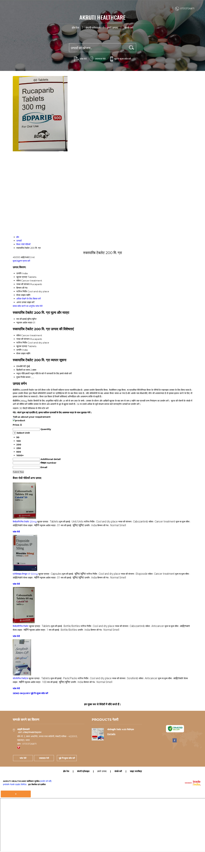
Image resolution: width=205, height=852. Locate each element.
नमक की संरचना (23, 339)
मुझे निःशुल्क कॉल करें (122, 58)
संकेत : (162, 521)
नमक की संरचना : (133, 521)
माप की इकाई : (72, 525)
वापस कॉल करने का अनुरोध (24, 306)
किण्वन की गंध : (111, 525)
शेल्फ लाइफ (21, 353)
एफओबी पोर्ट (21, 366)
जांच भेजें (83, 58)
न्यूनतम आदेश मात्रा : (50, 525)
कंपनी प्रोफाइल (93, 27)
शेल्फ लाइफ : (31, 525)
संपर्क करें (128, 27)
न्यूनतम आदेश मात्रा (24, 322)
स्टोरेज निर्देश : (101, 521)
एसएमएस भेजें (100, 58)
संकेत (18, 335)
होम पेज (75, 27)
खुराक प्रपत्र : (48, 521)
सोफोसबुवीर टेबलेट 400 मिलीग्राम (120, 729)
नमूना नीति (20, 373)
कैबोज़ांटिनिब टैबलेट (21, 626)
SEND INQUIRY (21, 693)
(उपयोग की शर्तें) (45, 781)
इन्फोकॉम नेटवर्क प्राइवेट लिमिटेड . (15, 784)
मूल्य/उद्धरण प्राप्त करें (21, 260)
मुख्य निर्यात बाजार (23, 377)
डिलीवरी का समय (23, 369)
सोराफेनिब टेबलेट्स (20, 678)
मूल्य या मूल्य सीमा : (177, 626)
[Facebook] (175, 742)
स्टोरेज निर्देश (21, 342)
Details (111, 734)
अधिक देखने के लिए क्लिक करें (28, 298)
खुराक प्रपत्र (21, 346)
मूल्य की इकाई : (71, 521)
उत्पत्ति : (90, 525)
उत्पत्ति (18, 349)
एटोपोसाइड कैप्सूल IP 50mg (25, 573)
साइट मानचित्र (136, 771)
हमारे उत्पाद (112, 27)
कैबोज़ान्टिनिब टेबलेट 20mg (25, 521)
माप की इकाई (21, 319)
